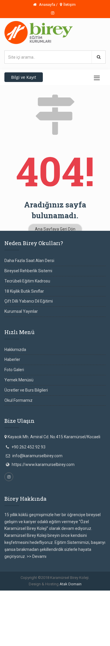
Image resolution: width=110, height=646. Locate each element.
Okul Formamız (18, 400)
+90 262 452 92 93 (28, 447)
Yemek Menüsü (18, 380)
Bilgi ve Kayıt (23, 77)
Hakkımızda (15, 349)
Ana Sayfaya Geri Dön (55, 229)
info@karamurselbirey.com (37, 455)
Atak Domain (71, 584)
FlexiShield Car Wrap (41, 628)
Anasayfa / (47, 4)
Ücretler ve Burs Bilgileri (26, 390)
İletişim (69, 4)
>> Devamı (36, 556)
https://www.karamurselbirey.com (43, 464)
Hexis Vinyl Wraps (77, 628)
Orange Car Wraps (75, 614)
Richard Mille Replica (78, 600)
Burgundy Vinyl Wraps (37, 614)
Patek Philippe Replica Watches (29, 600)
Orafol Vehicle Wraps (41, 635)
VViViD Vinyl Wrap (78, 635)
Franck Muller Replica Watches (28, 593)
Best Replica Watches (61, 607)
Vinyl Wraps (10, 628)
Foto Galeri (14, 369)
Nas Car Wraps (90, 621)
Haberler (12, 359)
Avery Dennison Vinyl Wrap (51, 621)
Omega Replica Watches (79, 593)
